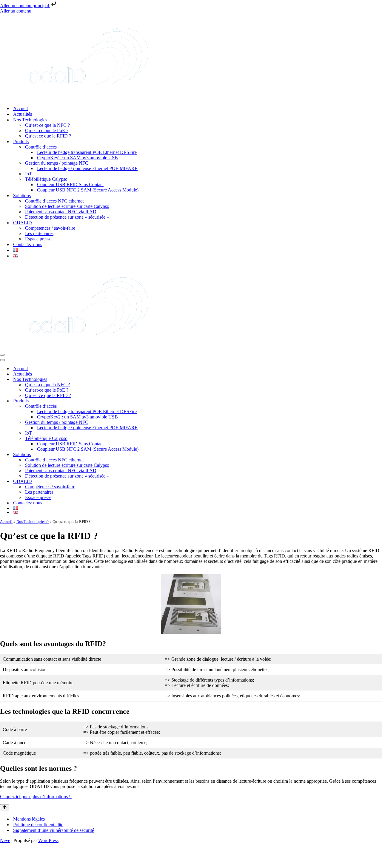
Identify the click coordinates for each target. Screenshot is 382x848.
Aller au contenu (15, 10)
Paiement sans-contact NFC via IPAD (60, 211)
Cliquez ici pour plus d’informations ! (36, 796)
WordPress (48, 840)
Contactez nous (27, 244)
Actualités (22, 114)
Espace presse (38, 238)
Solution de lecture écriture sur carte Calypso (67, 206)
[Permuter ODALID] (379, 481)
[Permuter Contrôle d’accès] (379, 406)
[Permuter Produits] (379, 401)
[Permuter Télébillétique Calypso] (379, 438)
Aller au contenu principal (25, 5)
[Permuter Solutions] (379, 454)
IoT (28, 173)
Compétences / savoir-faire (50, 228)
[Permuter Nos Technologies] (379, 379)
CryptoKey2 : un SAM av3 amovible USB (77, 157)
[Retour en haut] (4, 807)
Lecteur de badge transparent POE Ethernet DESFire (87, 152)
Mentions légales (29, 818)
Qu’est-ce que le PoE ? (46, 130)
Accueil (20, 108)
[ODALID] (88, 98)
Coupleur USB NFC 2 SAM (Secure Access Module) (87, 189)
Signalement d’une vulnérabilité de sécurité (53, 830)
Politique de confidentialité (38, 824)
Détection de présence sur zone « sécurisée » (67, 217)
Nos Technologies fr (32, 521)
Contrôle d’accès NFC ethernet (54, 200)
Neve (5, 840)
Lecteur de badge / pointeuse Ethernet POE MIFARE (87, 168)
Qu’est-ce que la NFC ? (47, 125)
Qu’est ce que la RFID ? (48, 135)
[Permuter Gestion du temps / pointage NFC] (379, 422)
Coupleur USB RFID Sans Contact (70, 184)
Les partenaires (39, 233)
